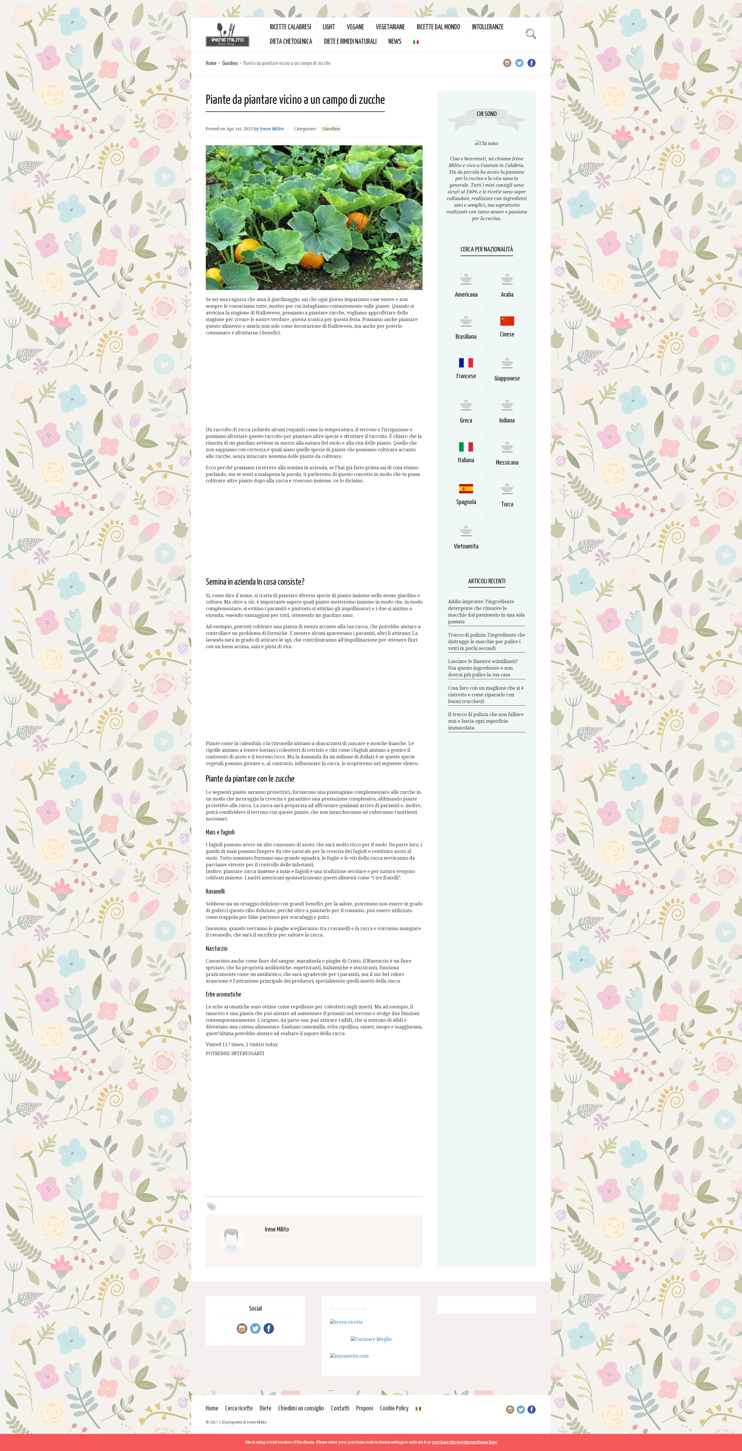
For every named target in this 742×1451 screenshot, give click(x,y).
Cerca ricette (239, 1408)
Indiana (507, 420)
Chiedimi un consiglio (301, 1408)
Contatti (340, 1408)
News (394, 42)
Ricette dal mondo (438, 27)
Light (329, 27)
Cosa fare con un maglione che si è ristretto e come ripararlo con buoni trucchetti (486, 694)
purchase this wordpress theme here (464, 1442)
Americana (466, 294)
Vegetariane (390, 27)
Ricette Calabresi (290, 27)
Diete (265, 1408)
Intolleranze (487, 27)
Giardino (230, 63)
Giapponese (507, 378)
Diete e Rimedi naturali (350, 42)
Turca (507, 504)
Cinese (507, 334)
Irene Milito (272, 128)
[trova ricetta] (346, 1322)
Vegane (355, 27)
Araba (507, 294)
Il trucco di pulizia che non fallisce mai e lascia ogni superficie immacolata (486, 721)
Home (211, 63)
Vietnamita (466, 546)
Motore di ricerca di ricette (348, 1308)
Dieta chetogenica (291, 42)
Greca (466, 420)
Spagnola (466, 502)
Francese (466, 376)
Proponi (364, 1408)
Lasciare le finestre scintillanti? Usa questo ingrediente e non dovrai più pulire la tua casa (483, 668)
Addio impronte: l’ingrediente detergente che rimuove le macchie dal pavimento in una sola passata (486, 611)
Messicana (507, 462)
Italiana (466, 460)
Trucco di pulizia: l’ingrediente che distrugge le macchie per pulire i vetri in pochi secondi (486, 641)
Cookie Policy (394, 1408)
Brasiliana (466, 337)
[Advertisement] (314, 381)
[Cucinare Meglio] (371, 1339)
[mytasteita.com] (349, 1356)
